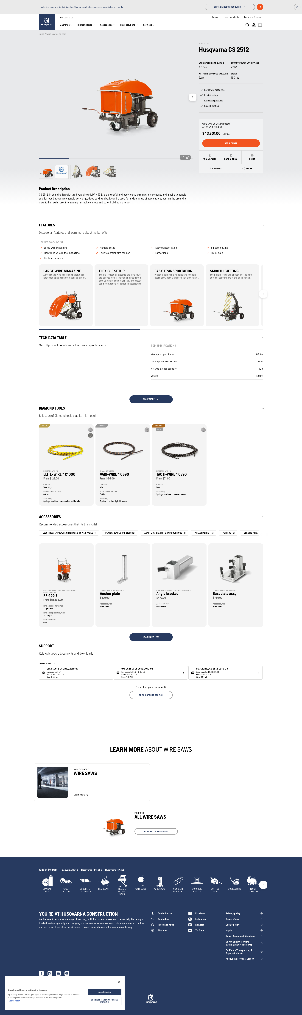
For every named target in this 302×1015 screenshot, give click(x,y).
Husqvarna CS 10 (69, 869)
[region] (65, 993)
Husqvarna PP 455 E (91, 869)
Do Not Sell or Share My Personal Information (104, 1001)
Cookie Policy (14, 1001)
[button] (151, 695)
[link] (46, 21)
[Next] (192, 97)
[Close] (118, 982)
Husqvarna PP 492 (114, 869)
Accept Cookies (104, 992)
